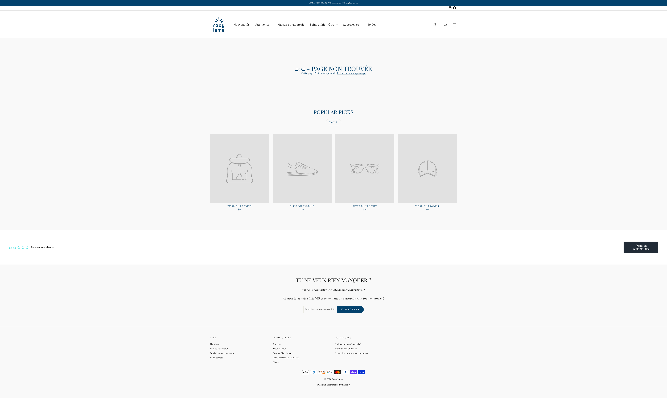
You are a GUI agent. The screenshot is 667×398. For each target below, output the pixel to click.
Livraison (214, 344)
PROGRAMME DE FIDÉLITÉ (286, 357)
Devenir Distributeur (283, 353)
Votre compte (216, 357)
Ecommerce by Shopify (338, 384)
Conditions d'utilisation (346, 348)
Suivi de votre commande (222, 353)
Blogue (276, 362)
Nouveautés (241, 24)
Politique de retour (219, 348)
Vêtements (262, 24)
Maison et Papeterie (291, 24)
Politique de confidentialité (348, 344)
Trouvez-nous (279, 348)
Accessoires (351, 24)
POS (319, 384)
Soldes (372, 24)
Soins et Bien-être (322, 24)
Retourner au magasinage (351, 73)
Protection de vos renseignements (351, 353)
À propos (277, 344)
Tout (333, 122)
